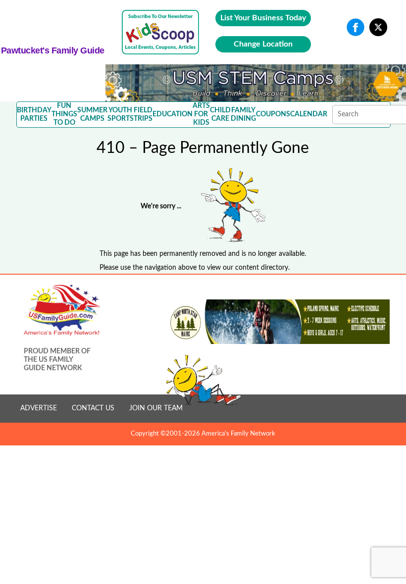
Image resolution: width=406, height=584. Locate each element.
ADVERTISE (38, 408)
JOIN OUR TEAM (156, 408)
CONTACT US (93, 408)
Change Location (263, 44)
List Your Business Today (263, 18)
